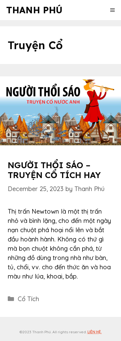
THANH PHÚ (34, 9)
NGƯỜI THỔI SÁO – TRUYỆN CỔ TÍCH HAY (54, 170)
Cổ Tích (28, 299)
